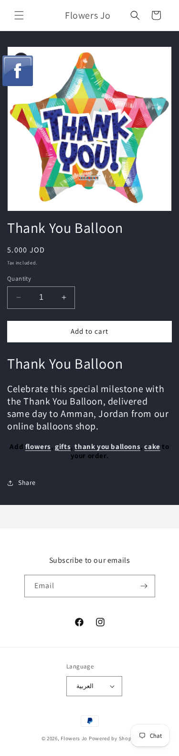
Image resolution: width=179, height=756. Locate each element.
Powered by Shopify (113, 738)
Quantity (19, 278)
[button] (19, 15)
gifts (63, 446)
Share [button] (27, 482)
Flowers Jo (74, 738)
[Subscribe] (144, 586)
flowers (38, 446)
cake (152, 446)
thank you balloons (107, 446)
